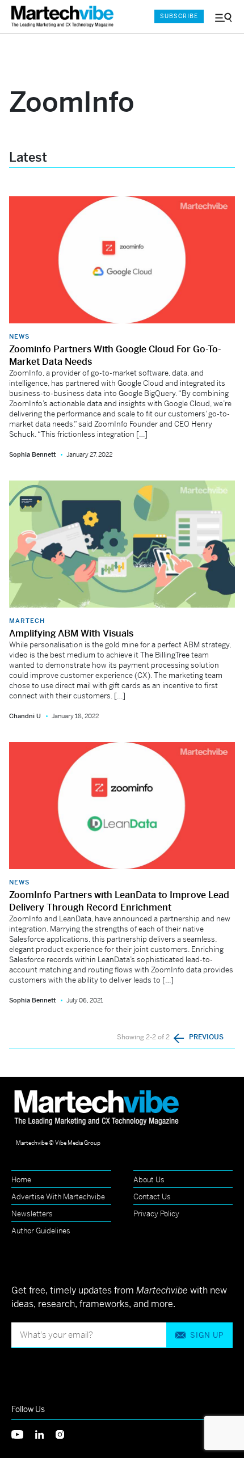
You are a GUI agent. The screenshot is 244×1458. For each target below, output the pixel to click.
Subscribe (179, 16)
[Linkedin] (45, 1433)
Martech (27, 621)
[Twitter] (23, 1433)
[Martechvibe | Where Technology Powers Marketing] (65, 16)
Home (21, 1180)
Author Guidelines (40, 1231)
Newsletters (32, 1214)
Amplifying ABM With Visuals (71, 633)
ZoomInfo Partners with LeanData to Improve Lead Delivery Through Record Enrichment (119, 901)
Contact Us (152, 1197)
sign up (207, 1335)
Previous (205, 1037)
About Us (149, 1180)
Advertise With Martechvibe (58, 1197)
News (19, 336)
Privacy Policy (156, 1214)
